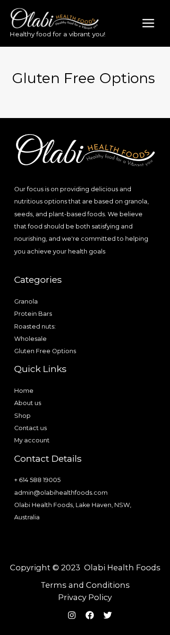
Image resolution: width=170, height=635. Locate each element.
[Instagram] (72, 615)
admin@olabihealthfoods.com (61, 492)
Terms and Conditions (85, 585)
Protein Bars (33, 313)
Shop (22, 415)
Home (24, 390)
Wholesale (30, 338)
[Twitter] (107, 615)
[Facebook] (89, 615)
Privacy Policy (85, 597)
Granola (26, 301)
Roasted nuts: (35, 326)
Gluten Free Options (45, 351)
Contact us (30, 428)
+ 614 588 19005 (37, 479)
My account (32, 440)
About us (27, 402)
